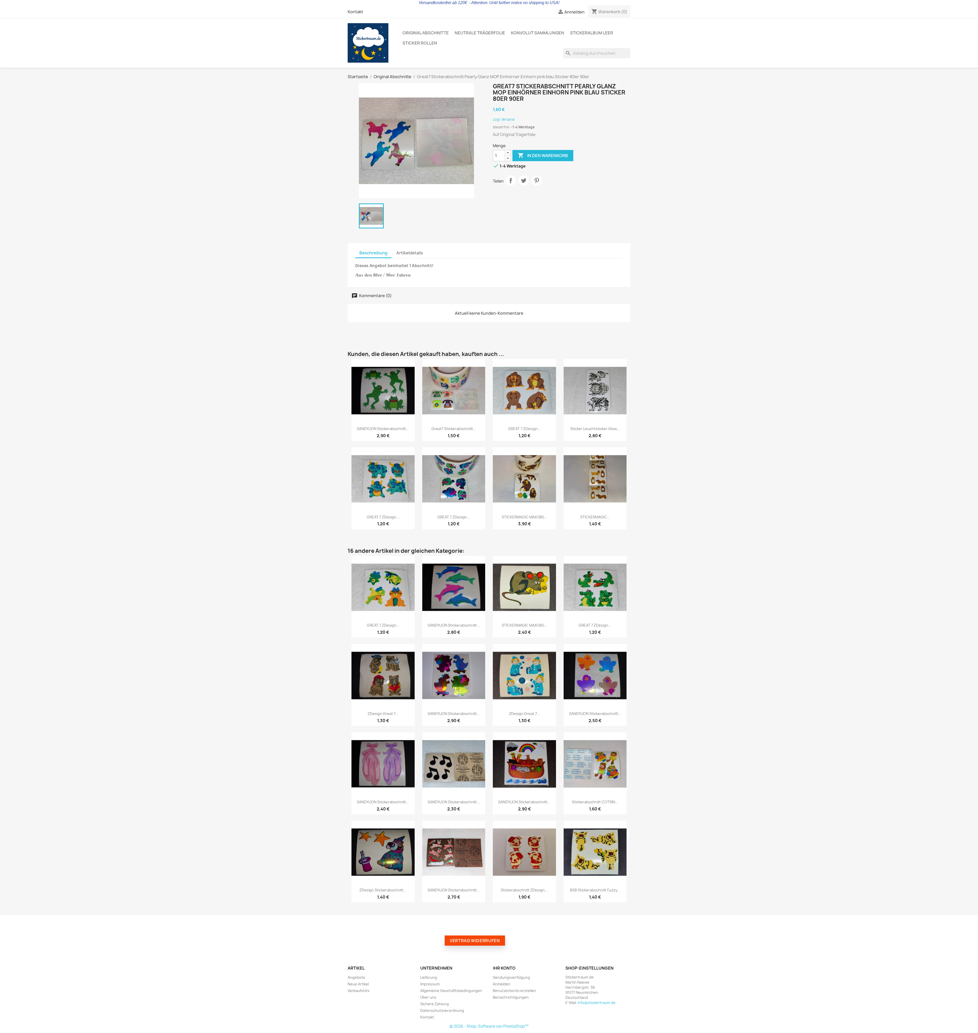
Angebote (356, 977)
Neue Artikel (358, 984)
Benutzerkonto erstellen (514, 990)
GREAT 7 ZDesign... (524, 428)
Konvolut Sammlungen (537, 33)
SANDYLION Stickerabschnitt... (383, 428)
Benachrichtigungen (511, 997)
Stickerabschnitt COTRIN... (595, 802)
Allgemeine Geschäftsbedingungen (451, 990)
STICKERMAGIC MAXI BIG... (524, 517)
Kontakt (355, 12)
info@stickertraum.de (597, 1002)
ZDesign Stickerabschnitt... (382, 890)
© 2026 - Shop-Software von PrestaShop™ (489, 1026)
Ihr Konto (504, 968)
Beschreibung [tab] (373, 253)
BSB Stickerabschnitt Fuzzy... (595, 890)
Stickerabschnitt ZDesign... (524, 890)
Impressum (430, 984)
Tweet (524, 180)
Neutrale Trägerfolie (480, 33)
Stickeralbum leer (591, 33)
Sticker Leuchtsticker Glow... (595, 428)
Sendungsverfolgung (511, 977)
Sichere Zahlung (434, 1003)
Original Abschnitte (425, 33)
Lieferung (428, 977)
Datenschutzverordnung (442, 1010)
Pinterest (537, 180)
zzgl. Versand (503, 119)
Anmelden (501, 984)
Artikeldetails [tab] (409, 253)
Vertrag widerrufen (475, 940)
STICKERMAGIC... (595, 517)
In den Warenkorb (543, 155)
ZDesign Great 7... (383, 713)
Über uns (428, 997)
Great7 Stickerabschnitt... (453, 428)
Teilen (511, 180)
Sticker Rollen (419, 43)
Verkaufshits (359, 990)
